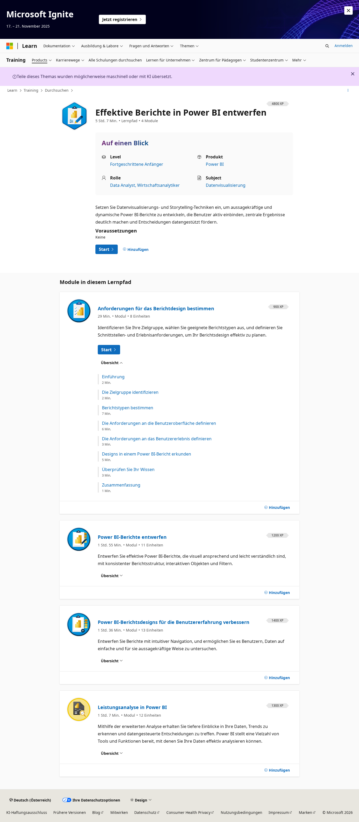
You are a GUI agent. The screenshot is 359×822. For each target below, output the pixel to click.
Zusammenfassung (121, 485)
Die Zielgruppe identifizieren (130, 392)
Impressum (279, 812)
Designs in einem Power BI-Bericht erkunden (146, 454)
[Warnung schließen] (348, 10)
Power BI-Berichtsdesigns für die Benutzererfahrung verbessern (173, 622)
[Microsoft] (9, 46)
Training (31, 90)
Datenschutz (145, 812)
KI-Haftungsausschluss (26, 812)
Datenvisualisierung (225, 185)
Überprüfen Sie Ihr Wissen (128, 469)
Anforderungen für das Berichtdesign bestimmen (156, 308)
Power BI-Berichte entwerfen (132, 537)
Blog (96, 812)
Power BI (215, 164)
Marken (305, 812)
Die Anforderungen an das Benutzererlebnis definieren (157, 439)
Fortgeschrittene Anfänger (136, 164)
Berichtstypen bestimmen (127, 408)
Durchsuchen (57, 90)
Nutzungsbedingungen (241, 812)
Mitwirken (119, 812)
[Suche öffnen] (327, 46)
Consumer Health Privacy (188, 812)
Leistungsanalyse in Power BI (132, 707)
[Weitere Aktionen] (348, 90)
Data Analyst (122, 185)
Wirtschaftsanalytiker (158, 185)
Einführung (113, 377)
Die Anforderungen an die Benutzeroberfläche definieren (159, 423)
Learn (12, 90)
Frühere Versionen (69, 812)
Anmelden (344, 45)
